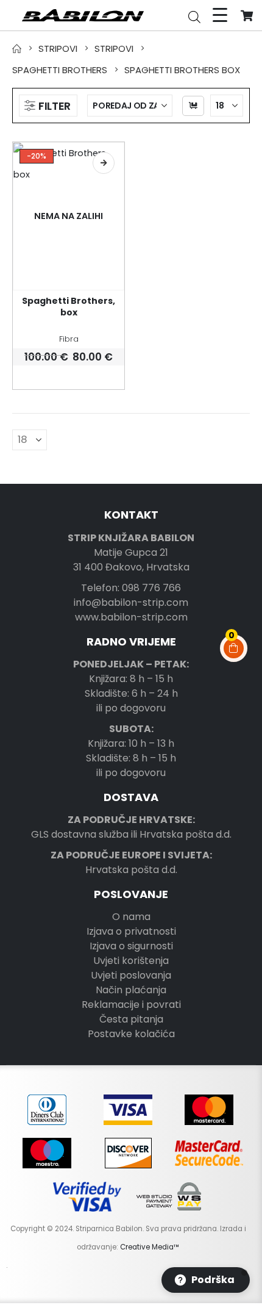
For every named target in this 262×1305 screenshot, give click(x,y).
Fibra (69, 339)
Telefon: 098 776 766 (131, 588)
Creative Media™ (149, 1247)
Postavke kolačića (131, 1034)
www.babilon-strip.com (131, 617)
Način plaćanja (131, 990)
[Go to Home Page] (16, 48)
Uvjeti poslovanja (131, 975)
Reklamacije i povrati (131, 1005)
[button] (48, 106)
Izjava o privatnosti (131, 931)
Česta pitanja (131, 1019)
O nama (131, 917)
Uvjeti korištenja (131, 961)
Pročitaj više (104, 163)
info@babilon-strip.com (131, 602)
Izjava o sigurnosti (131, 946)
